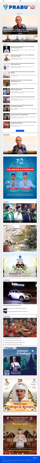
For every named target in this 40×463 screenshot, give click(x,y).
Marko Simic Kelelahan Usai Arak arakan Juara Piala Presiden (15, 342)
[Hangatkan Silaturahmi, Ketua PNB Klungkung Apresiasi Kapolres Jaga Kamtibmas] (24, 92)
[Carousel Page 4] (21, 153)
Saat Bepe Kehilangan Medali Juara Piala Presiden (13, 338)
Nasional (5, 27)
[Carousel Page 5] (22, 153)
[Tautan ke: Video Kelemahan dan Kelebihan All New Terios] (20, 293)
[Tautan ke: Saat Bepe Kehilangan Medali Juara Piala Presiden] (20, 327)
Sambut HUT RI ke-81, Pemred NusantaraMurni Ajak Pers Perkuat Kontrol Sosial (19, 30)
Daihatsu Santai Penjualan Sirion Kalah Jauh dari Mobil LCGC (18, 311)
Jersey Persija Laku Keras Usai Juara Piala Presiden (13, 340)
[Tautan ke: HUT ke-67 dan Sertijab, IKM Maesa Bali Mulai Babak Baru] (6, 99)
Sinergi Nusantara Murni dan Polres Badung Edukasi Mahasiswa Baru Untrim (32, 40)
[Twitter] (35, 457)
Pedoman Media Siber (5, 461)
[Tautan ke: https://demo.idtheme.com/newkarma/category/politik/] (36, 201)
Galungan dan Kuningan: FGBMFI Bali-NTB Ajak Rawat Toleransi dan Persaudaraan (22, 106)
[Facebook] (34, 457)
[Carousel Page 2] (18, 153)
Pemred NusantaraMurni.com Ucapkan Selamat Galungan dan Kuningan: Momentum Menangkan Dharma (24, 114)
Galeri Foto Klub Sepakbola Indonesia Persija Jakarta (13, 344)
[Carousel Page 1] (18, 33)
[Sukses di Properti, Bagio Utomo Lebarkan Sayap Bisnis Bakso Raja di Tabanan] (21, 59)
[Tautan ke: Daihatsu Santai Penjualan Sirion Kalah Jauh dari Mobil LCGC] (5, 312)
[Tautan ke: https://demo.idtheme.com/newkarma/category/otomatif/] (36, 280)
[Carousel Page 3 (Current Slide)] (21, 33)
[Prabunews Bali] (20, 1)
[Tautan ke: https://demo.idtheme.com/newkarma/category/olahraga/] (36, 316)
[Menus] (3, 1)
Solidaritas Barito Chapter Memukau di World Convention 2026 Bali (20, 40)
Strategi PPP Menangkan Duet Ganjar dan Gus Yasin (14, 219)
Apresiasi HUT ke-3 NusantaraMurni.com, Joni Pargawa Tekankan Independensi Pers (22, 47)
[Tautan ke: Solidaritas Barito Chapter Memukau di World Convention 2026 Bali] (6, 74)
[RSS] (37, 457)
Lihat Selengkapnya (20, 130)
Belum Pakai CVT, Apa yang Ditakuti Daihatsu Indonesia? (17, 308)
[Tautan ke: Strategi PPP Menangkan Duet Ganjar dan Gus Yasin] (20, 213)
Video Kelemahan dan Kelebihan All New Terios (12, 305)
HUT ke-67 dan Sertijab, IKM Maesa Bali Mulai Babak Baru (23, 96)
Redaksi (33, 460)
